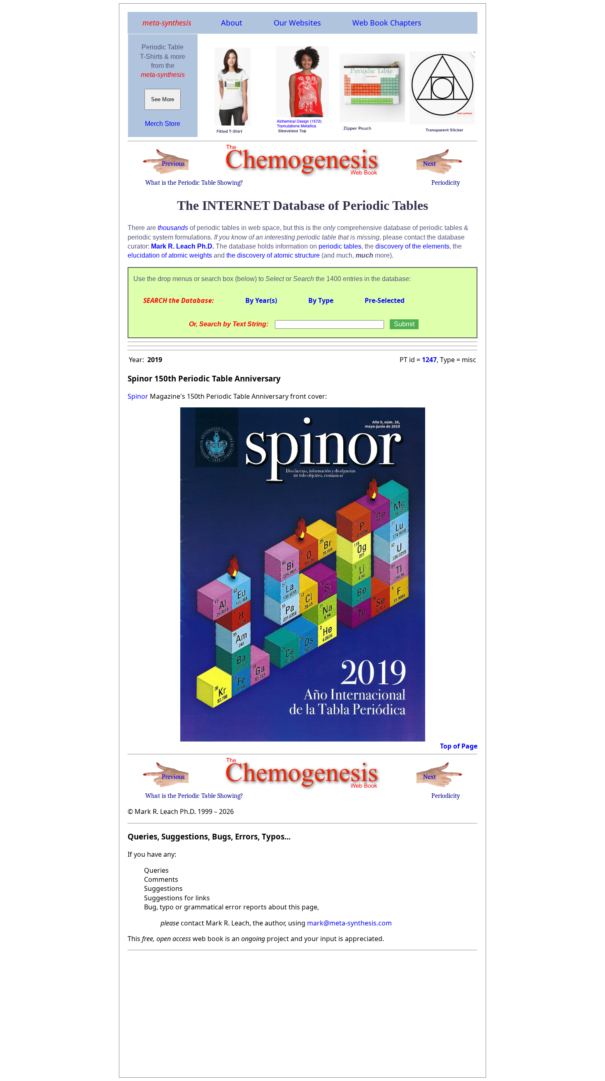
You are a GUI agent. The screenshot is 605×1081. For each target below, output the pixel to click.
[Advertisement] (302, 1011)
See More (162, 99)
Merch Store (162, 123)
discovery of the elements (412, 246)
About (231, 23)
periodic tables (340, 246)
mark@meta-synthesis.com (349, 923)
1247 (429, 359)
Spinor (138, 396)
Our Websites (297, 23)
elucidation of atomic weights (170, 255)
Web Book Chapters (386, 23)
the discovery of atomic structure (273, 255)
